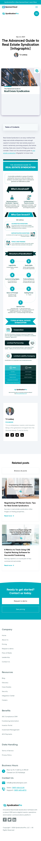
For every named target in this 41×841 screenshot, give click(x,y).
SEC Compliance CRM (9, 716)
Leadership (6, 657)
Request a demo (20, 601)
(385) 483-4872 (20, 790)
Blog (3, 678)
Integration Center (8, 696)
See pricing (20, 609)
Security (5, 691)
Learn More (33, 2)
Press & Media (7, 653)
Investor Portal (7, 725)
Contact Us (6, 662)
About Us (5, 640)
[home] (10, 13)
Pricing (4, 644)
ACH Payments (7, 734)
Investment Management (10, 730)
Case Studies (6, 687)
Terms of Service (7, 751)
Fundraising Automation (10, 721)
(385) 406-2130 (18, 788)
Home (4, 635)
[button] (36, 7)
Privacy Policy (7, 755)
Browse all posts (20, 471)
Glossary (5, 682)
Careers (5, 700)
